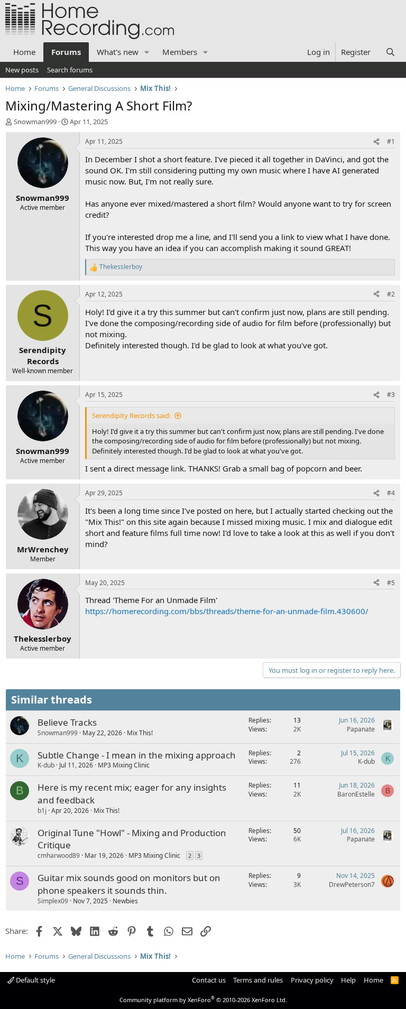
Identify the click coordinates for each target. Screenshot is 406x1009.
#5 (391, 582)
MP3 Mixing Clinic (124, 765)
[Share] (376, 142)
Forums (66, 52)
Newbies (125, 900)
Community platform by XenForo (203, 1000)
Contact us (209, 980)
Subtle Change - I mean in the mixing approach (137, 755)
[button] (147, 52)
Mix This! (140, 732)
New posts (22, 70)
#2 (391, 294)
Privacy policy (312, 980)
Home (24, 52)
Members (179, 52)
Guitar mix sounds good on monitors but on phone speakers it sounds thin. (129, 884)
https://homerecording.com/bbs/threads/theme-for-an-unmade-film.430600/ (226, 611)
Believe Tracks (67, 722)
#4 (391, 492)
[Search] (390, 52)
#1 (391, 141)
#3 (391, 394)
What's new (118, 52)
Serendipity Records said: (131, 415)
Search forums (70, 70)
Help (348, 980)
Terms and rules (258, 980)
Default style (34, 980)
